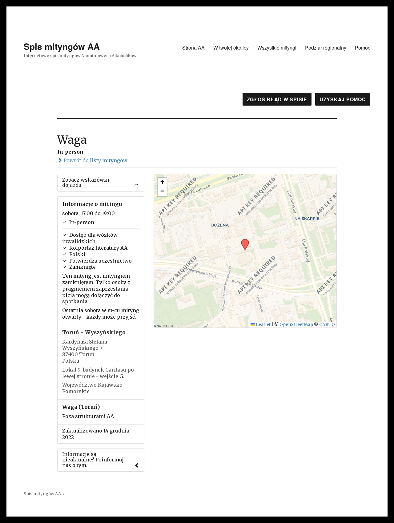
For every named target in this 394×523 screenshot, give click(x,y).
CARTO (327, 324)
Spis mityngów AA (62, 46)
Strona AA (193, 47)
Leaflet (263, 324)
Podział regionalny (325, 47)
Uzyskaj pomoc (343, 99)
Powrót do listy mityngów (94, 160)
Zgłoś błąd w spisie (277, 99)
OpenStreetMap (296, 324)
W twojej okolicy (231, 47)
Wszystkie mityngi (276, 47)
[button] (243, 241)
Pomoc (362, 47)
